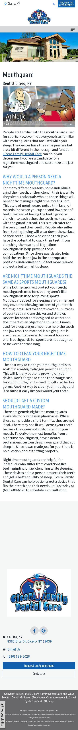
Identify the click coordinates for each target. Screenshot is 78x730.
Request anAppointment (66, 4)
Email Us (13, 649)
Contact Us (39, 673)
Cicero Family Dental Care (22, 154)
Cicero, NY (14, 3)
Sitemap (49, 701)
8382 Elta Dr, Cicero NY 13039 (29, 639)
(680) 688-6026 (18, 656)
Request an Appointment (39, 665)
